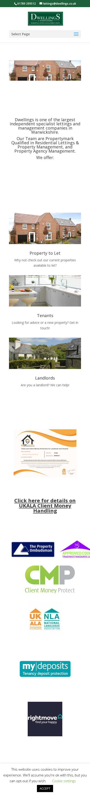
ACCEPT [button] (45, 788)
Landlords (45, 378)
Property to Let (45, 253)
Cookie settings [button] (64, 780)
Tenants (45, 315)
